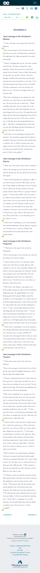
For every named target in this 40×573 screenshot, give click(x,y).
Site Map (20, 550)
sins (11, 428)
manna (22, 339)
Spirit (10, 134)
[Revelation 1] (2, 17)
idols (24, 302)
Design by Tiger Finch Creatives (20, 540)
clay (19, 490)
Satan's (34, 191)
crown (21, 215)
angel (22, 43)
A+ (17, 17)
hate (7, 127)
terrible (5, 434)
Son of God (32, 368)
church (31, 43)
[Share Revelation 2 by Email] (31, 8)
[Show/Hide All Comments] (27, 17)
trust (12, 209)
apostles (17, 75)
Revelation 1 (8, 514)
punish (32, 118)
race (15, 218)
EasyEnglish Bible (14, 14)
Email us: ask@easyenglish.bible (20, 546)
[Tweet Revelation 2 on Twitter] (26, 8)
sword (11, 258)
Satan (10, 146)
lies (7, 188)
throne (17, 265)
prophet (11, 400)
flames (29, 371)
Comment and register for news (20, 552)
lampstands (7, 59)
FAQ (20, 548)
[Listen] (37, 17)
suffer (33, 179)
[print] (32, 17)
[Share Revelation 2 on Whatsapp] (35, 8)
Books (5, 14)
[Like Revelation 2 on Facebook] (22, 8)
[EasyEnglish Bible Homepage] (6, 4)
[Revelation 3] (13, 17)
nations (25, 481)
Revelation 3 (32, 514)
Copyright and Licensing (20, 554)
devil (30, 197)
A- (22, 17)
